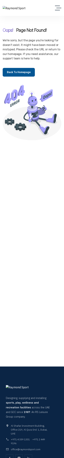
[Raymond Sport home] (22, 389)
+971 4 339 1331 (20, 439)
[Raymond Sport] (14, 8)
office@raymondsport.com (25, 449)
